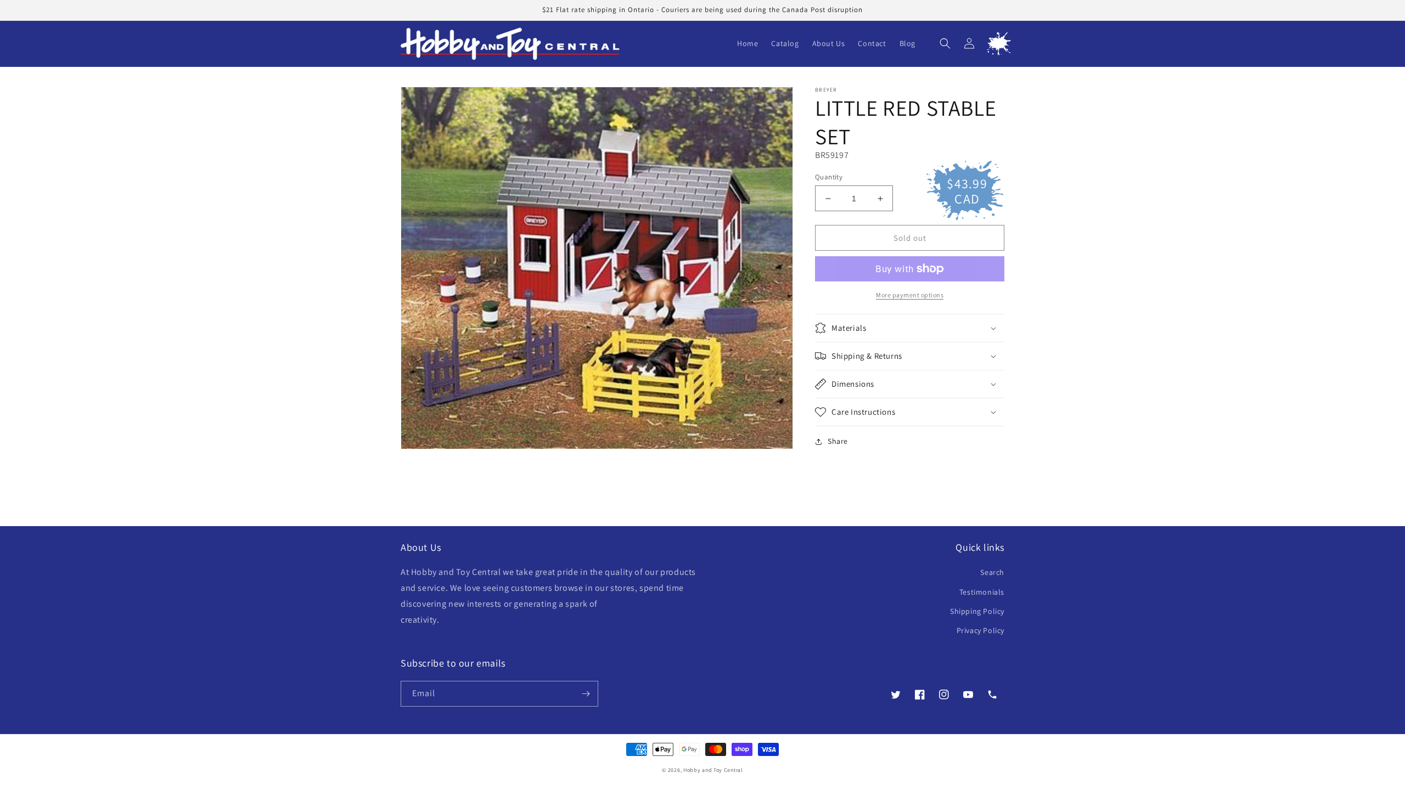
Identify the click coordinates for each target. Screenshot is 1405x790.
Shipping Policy (977, 611)
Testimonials (981, 592)
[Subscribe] (586, 694)
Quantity (828, 177)
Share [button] (838, 441)
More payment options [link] (909, 295)
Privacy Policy (980, 630)
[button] (945, 43)
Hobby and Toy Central (713, 770)
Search (992, 572)
